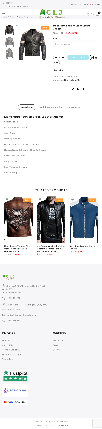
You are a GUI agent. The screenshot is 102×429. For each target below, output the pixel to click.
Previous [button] (22, 42)
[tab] (27, 107)
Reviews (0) (75, 107)
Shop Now (96, 4)
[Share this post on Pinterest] (78, 89)
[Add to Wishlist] (92, 57)
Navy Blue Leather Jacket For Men (83, 247)
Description (27, 107)
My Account (58, 340)
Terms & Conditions (11, 349)
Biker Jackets (22, 17)
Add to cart (78, 57)
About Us (6, 340)
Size (55, 38)
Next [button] (44, 42)
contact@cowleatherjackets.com (22, 315)
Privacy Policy (8, 359)
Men (12, 17)
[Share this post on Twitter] (72, 89)
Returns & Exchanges (12, 354)
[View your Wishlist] (92, 14)
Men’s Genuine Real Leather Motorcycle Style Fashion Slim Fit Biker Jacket (51, 249)
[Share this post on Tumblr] (83, 89)
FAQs (55, 345)
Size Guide (58, 70)
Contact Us (7, 345)
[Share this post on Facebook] (67, 89)
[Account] (88, 14)
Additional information (51, 107)
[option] (32, 44)
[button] (17, 26)
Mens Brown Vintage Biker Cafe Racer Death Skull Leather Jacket (17, 249)
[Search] (83, 14)
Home (4, 17)
